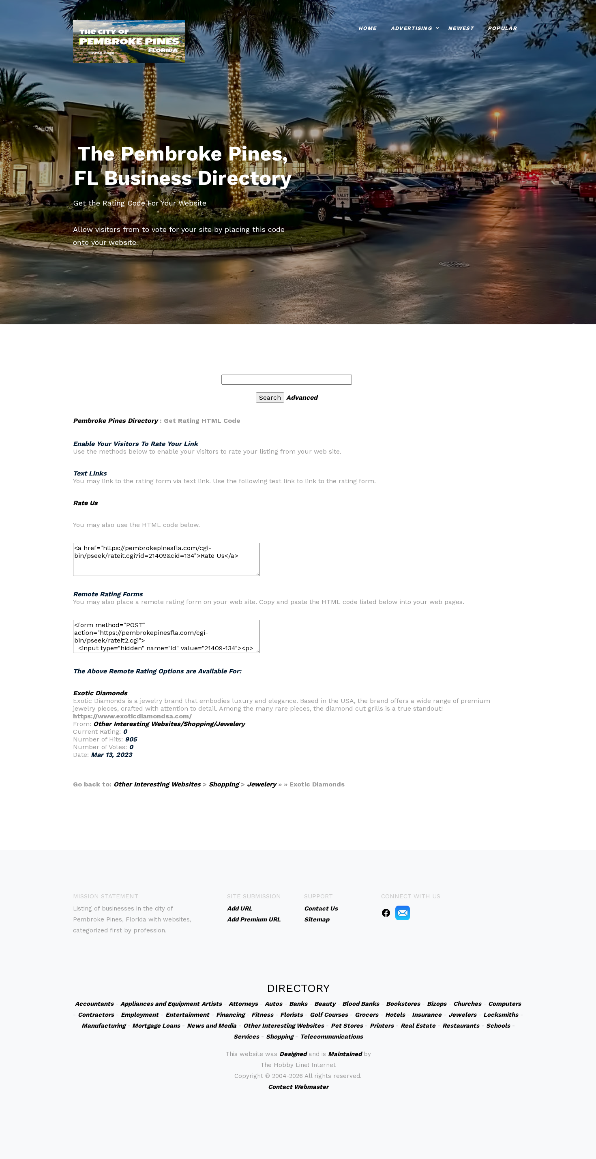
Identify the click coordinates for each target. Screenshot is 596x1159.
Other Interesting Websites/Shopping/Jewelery (169, 724)
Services (246, 1036)
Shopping (224, 784)
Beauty (324, 1003)
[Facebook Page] (386, 912)
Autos (273, 1003)
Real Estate (418, 1025)
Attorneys (243, 1003)
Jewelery (261, 784)
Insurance (427, 1014)
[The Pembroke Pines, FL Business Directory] (129, 41)
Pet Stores (347, 1025)
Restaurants (460, 1025)
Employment (140, 1014)
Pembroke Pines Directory (115, 420)
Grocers (366, 1014)
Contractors (96, 1014)
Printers (382, 1025)
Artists (212, 1003)
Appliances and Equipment (159, 1003)
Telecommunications (331, 1036)
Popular (502, 28)
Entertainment (187, 1014)
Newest (461, 28)
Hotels (395, 1014)
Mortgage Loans (156, 1025)
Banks (298, 1003)
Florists (291, 1014)
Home (367, 28)
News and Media (211, 1025)
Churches (467, 1003)
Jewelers (462, 1014)
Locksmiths (500, 1014)
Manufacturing (103, 1025)
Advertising (411, 28)
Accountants (94, 1003)
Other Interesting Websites (157, 784)
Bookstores (403, 1003)
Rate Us (85, 503)
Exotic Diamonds (100, 693)
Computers (504, 1003)
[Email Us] (402, 912)
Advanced (301, 397)
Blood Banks (360, 1003)
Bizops (436, 1003)
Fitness (262, 1014)
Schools (498, 1025)
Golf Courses (329, 1014)
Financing (230, 1014)
